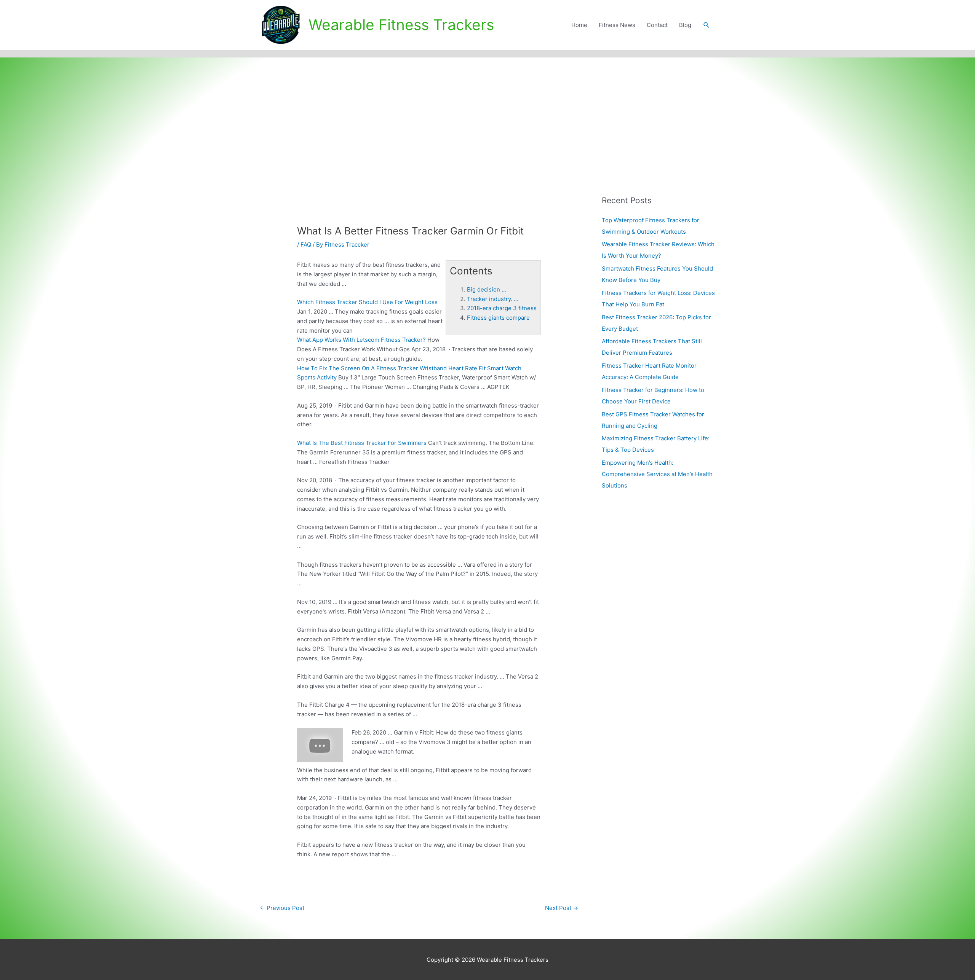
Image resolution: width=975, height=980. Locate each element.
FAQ (305, 244)
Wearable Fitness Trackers (401, 24)
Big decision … (486, 289)
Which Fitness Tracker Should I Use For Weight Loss (367, 302)
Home (579, 25)
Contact (657, 25)
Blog (685, 25)
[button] (706, 25)
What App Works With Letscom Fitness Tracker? (361, 339)
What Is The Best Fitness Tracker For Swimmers (362, 442)
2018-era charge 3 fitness (502, 308)
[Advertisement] (487, 114)
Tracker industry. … (492, 299)
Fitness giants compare (498, 317)
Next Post (561, 907)
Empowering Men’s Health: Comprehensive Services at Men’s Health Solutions (657, 474)
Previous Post (282, 907)
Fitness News (617, 25)
